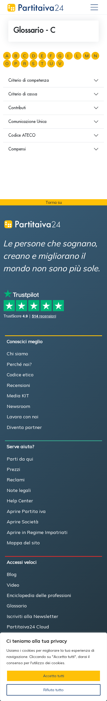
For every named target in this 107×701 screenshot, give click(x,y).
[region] (53, 667)
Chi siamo (17, 353)
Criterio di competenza (28, 80)
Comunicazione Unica (27, 121)
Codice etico (20, 374)
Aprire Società (22, 521)
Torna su (53, 202)
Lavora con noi (22, 416)
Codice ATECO (22, 135)
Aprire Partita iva (26, 511)
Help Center (20, 500)
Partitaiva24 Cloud (28, 626)
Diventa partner (24, 427)
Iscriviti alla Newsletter (32, 616)
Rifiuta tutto (53, 690)
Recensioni (18, 385)
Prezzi (13, 469)
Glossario (17, 605)
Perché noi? (19, 364)
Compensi (17, 148)
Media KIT (18, 395)
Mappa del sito (23, 542)
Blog (11, 574)
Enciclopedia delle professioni (39, 595)
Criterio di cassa (22, 93)
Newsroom (18, 406)
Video (13, 585)
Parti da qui (20, 459)
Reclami (16, 479)
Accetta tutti (53, 676)
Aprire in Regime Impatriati (37, 532)
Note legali (19, 490)
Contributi (17, 107)
